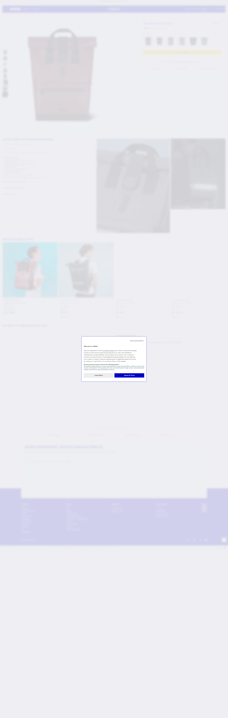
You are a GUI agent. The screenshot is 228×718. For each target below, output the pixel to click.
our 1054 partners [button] (108, 350)
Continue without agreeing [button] (137, 340)
